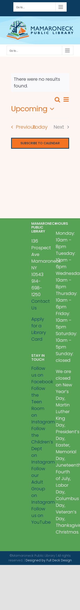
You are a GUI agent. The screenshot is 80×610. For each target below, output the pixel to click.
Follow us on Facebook (40, 375)
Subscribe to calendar (40, 143)
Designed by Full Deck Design (49, 560)
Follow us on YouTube (40, 515)
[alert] (40, 82)
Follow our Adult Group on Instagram (40, 485)
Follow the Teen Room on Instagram (40, 405)
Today (40, 127)
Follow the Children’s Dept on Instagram (40, 445)
